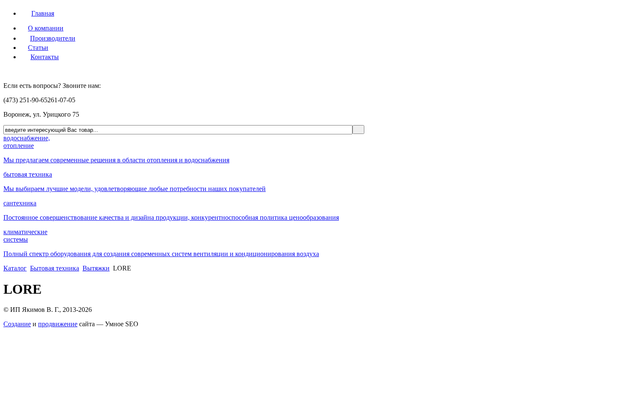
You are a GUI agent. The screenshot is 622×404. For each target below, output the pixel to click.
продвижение (57, 324)
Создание (17, 324)
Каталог (15, 268)
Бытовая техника (54, 268)
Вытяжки (96, 268)
